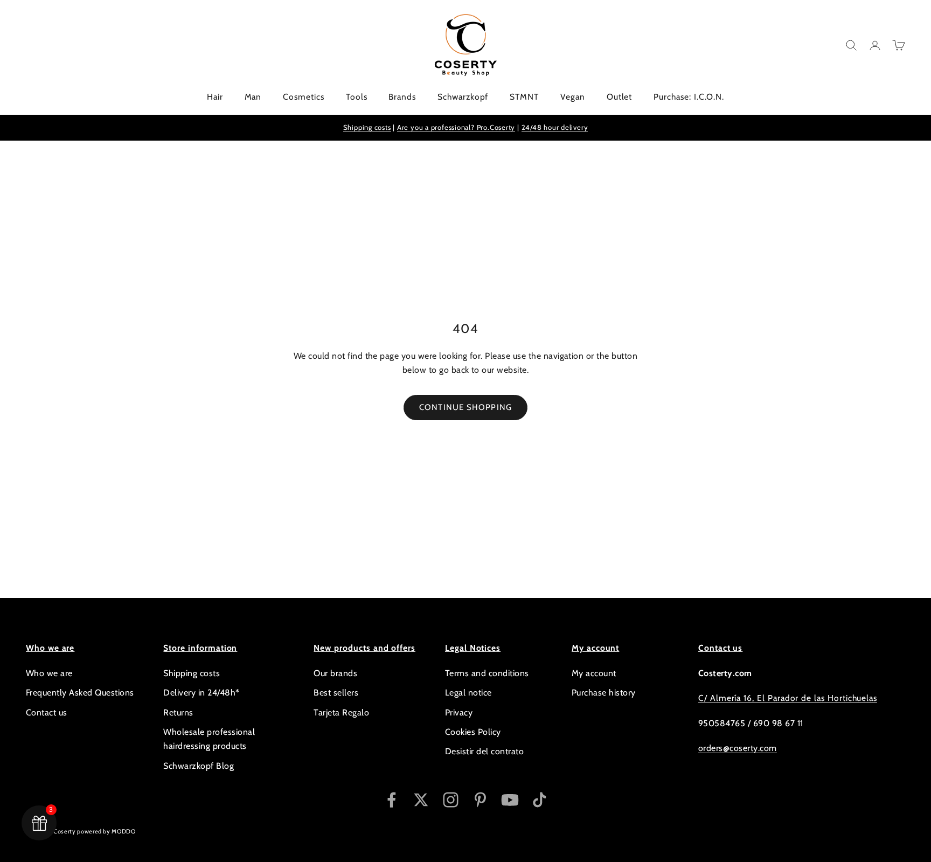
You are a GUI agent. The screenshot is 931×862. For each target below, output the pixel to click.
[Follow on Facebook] (391, 799)
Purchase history (604, 692)
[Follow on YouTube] (510, 799)
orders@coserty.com (737, 748)
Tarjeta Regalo (341, 712)
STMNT (524, 97)
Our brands (335, 673)
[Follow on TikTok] (539, 799)
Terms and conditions (487, 673)
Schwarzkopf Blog (198, 766)
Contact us (46, 712)
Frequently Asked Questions (80, 692)
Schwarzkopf (462, 97)
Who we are (49, 673)
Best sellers (336, 692)
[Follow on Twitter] (421, 799)
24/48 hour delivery (555, 127)
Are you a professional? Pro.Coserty (456, 127)
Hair (215, 97)
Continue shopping (465, 407)
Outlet (620, 97)
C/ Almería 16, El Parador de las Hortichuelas (787, 698)
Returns (178, 712)
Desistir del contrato (484, 751)
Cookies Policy (473, 732)
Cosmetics (303, 97)
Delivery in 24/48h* (201, 692)
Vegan (572, 97)
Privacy (459, 712)
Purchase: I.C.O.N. (689, 97)
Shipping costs (367, 127)
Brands (402, 97)
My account (594, 673)
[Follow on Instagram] (450, 799)
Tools (356, 97)
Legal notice (468, 692)
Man (253, 97)
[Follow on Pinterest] (480, 799)
